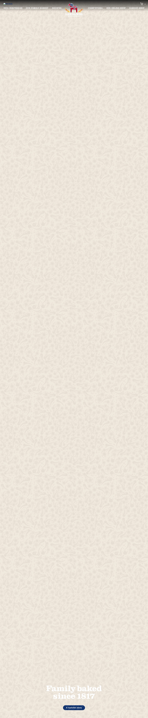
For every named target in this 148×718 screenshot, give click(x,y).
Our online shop (116, 8)
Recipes (56, 8)
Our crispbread (13, 8)
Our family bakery (37, 8)
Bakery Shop (136, 8)
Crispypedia (95, 8)
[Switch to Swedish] (8, 3)
